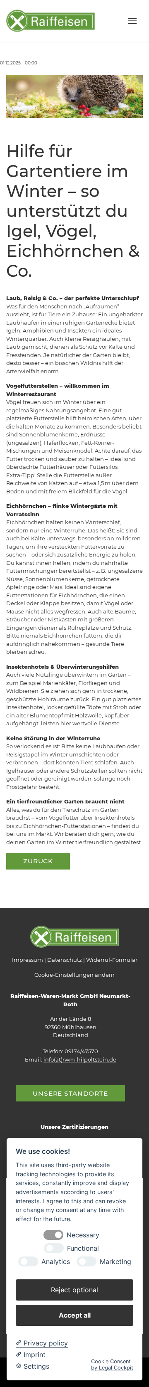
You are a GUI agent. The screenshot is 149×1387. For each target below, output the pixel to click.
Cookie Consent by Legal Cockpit (112, 1364)
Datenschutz (64, 959)
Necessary (83, 1235)
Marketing (115, 1262)
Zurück (38, 861)
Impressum (27, 959)
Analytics (55, 1262)
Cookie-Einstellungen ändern (74, 974)
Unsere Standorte (70, 1093)
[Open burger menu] (132, 21)
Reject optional (74, 1290)
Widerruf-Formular (111, 959)
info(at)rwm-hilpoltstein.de (79, 1059)
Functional (83, 1248)
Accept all (75, 1315)
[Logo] (50, 20)
